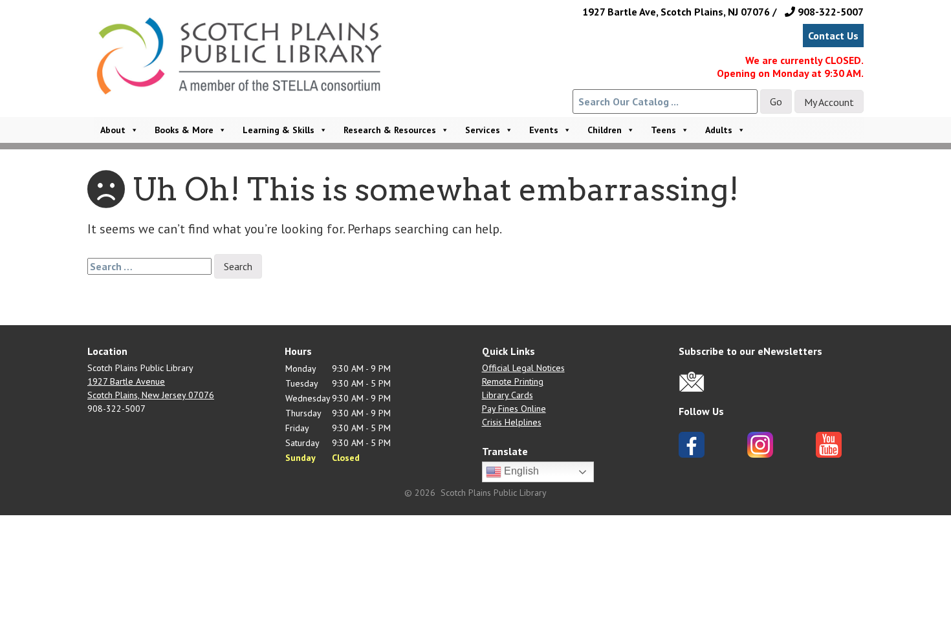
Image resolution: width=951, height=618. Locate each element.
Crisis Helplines (511, 422)
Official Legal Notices (523, 368)
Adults (718, 130)
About (113, 130)
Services (482, 130)
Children (604, 130)
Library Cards (507, 395)
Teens (663, 130)
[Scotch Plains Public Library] (245, 73)
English (520, 470)
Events (543, 130)
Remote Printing (512, 381)
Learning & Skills (278, 130)
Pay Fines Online (514, 408)
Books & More (184, 130)
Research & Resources (390, 130)
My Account (829, 102)
